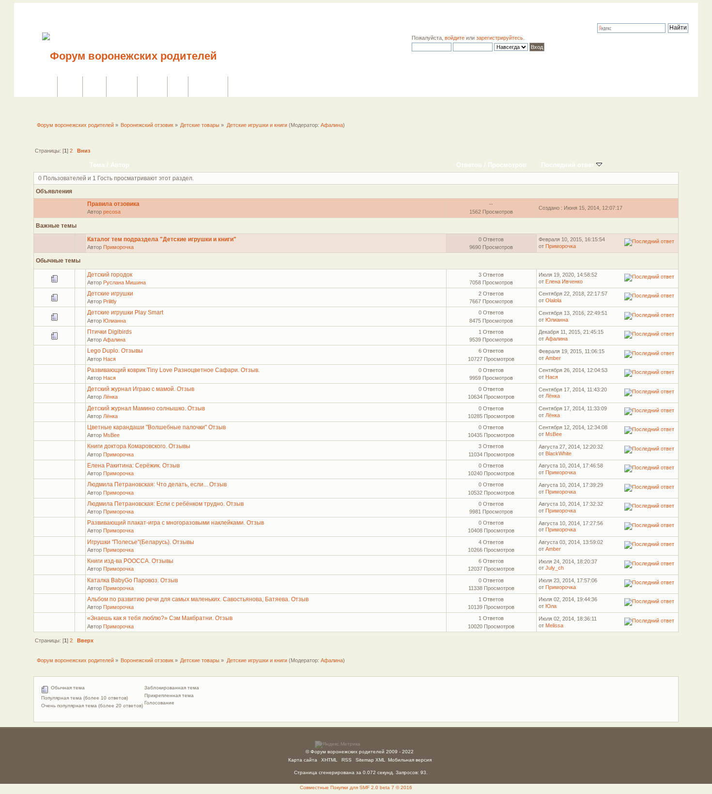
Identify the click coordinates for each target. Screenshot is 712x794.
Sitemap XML (371, 760)
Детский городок (109, 274)
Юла (551, 606)
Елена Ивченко (564, 281)
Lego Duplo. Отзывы (115, 350)
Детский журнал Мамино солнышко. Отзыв (146, 408)
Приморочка (118, 247)
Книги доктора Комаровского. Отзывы (138, 446)
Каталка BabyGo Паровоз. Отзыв (132, 580)
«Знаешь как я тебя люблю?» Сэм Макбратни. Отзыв (159, 618)
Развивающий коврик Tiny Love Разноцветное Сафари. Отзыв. (173, 370)
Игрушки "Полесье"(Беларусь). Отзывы (140, 542)
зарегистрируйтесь (499, 38)
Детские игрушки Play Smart (125, 312)
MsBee (111, 435)
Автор (119, 165)
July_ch (554, 568)
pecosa (112, 212)
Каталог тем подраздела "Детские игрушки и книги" (161, 239)
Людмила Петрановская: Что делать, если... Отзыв (157, 484)
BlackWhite (558, 453)
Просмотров (507, 165)
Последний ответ (568, 165)
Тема (97, 165)
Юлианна (114, 321)
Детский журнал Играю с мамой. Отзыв (140, 389)
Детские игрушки (110, 293)
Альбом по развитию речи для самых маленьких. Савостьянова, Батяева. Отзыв (198, 599)
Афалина (332, 125)
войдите (454, 38)
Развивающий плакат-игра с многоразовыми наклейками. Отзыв (175, 522)
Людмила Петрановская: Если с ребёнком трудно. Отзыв (165, 503)
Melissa (554, 625)
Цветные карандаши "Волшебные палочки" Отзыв (156, 427)
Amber (553, 358)
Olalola (553, 300)
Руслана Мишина (124, 282)
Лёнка (110, 397)
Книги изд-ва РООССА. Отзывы (130, 561)
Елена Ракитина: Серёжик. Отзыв (133, 465)
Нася (109, 359)
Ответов (469, 165)
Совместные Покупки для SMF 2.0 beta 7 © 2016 (356, 787)
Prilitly (110, 301)
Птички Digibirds (109, 331)
